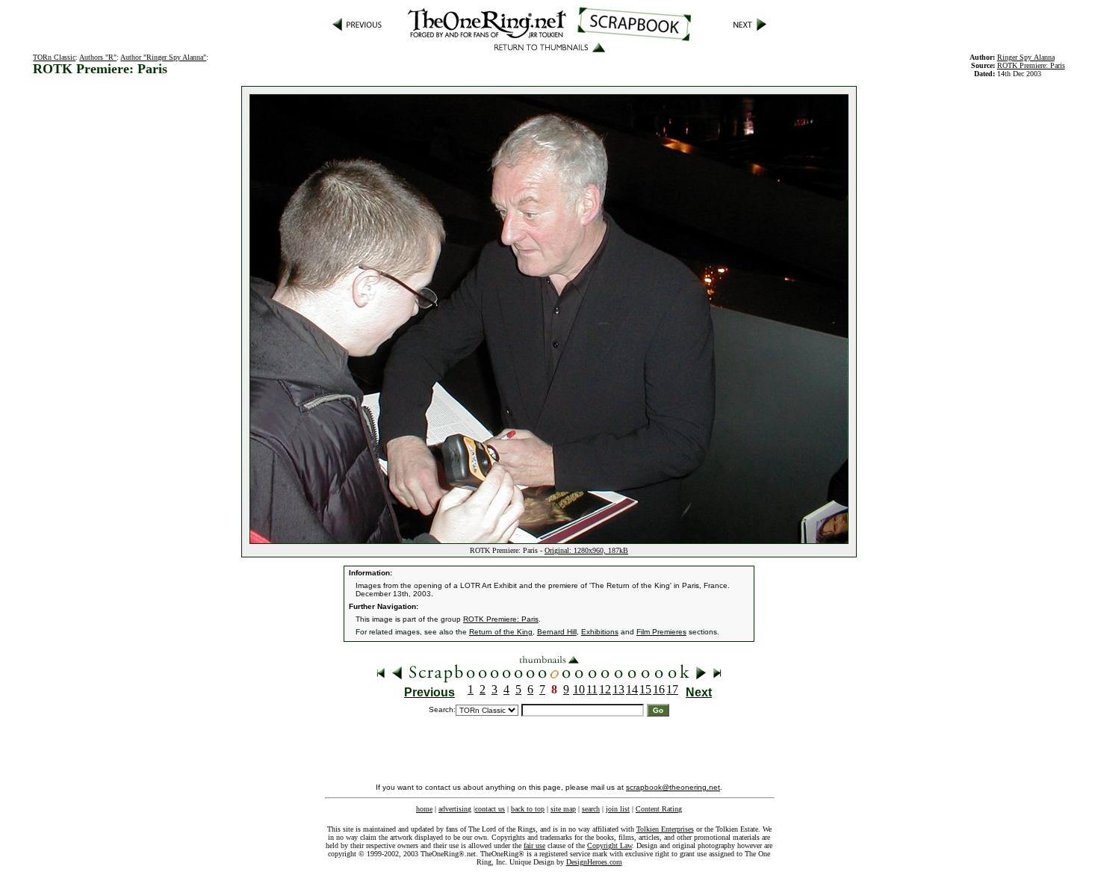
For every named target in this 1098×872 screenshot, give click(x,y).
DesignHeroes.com (594, 862)
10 (579, 689)
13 (618, 689)
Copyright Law (609, 845)
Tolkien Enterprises (665, 829)
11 (592, 689)
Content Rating (659, 809)
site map (563, 809)
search (591, 809)
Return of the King (501, 632)
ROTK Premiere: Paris (501, 619)
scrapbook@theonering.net (673, 787)
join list (618, 809)
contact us (490, 809)
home (424, 809)
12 (605, 689)
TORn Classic (54, 57)
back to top (528, 809)
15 (645, 689)
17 (672, 689)
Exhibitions (599, 632)
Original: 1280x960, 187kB (586, 550)
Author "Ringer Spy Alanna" (163, 57)
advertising (454, 809)
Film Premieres (661, 632)
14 (632, 689)
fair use (534, 845)
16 (659, 689)
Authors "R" (98, 57)
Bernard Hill (557, 632)
